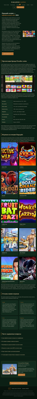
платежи (28, 4)
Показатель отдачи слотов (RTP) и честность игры (12, 348)
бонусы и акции (6, 4)
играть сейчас (21, 374)
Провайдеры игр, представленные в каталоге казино (12, 344)
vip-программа (12, 4)
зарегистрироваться (20, 7)
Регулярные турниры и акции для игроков (10, 341)
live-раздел (23, 4)
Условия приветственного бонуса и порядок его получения (13, 354)
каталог (32, 4)
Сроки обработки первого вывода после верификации (12, 338)
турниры (18, 4)
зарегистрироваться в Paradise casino (18, 383)
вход (14, 7)
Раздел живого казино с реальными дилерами (11, 351)
